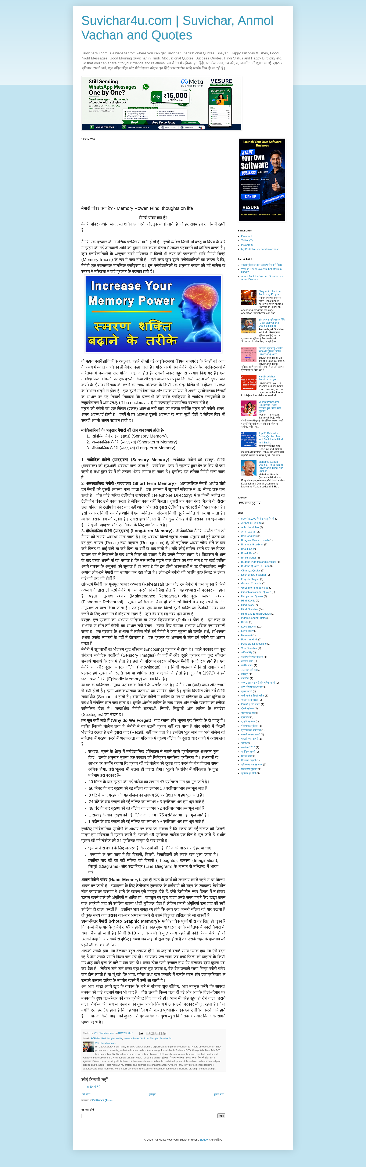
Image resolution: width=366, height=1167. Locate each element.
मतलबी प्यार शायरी (249, 738)
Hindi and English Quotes (256, 613)
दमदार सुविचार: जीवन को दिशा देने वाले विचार (261, 264)
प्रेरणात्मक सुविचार (249, 725)
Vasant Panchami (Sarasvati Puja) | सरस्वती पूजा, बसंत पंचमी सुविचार (270, 406)
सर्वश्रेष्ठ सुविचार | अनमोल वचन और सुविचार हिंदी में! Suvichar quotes (271, 351)
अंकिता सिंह (246, 652)
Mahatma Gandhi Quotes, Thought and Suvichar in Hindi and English (271, 466)
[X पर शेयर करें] (156, 1033)
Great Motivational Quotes (256, 592)
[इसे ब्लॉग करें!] (152, 1033)
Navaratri (246, 635)
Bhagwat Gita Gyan (252, 544)
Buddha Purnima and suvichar (258, 561)
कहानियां (245, 678)
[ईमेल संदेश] (141, 1033)
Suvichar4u (165, 1038)
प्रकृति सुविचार (248, 721)
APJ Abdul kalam (251, 523)
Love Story (247, 630)
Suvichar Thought (149, 1038)
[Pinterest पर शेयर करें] (164, 1033)
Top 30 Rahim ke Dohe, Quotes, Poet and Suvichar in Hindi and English (271, 438)
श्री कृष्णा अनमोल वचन (251, 764)
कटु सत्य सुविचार (249, 669)
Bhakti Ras (247, 553)
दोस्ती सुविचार (247, 708)
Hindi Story (247, 605)
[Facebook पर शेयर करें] (160, 1033)
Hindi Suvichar (249, 609)
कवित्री (244, 674)
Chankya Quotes (251, 570)
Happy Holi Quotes (252, 596)
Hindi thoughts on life (111, 1038)
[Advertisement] (153, 172)
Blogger (204, 1139)
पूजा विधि (245, 717)
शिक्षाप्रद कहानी (248, 760)
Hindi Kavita (248, 600)
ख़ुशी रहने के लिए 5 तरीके (252, 695)
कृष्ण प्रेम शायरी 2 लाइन (252, 686)
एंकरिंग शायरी (247, 665)
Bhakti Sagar (248, 557)
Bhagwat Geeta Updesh (255, 540)
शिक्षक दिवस (246, 756)
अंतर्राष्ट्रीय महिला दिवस (252, 656)
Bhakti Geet (248, 549)
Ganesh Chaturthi (251, 583)
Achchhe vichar (250, 527)
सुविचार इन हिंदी (248, 773)
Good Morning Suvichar (255, 587)
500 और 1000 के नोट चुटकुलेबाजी (257, 518)
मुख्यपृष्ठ (152, 1094)
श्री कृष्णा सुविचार (249, 769)
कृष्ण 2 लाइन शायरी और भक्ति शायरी (258, 682)
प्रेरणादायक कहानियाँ (251, 730)
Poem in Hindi (249, 639)
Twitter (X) (247, 240)
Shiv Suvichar (249, 648)
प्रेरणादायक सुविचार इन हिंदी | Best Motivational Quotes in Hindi (272, 322)
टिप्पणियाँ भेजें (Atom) (102, 1100)
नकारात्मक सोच (248, 712)
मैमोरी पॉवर (95, 1038)
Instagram (247, 245)
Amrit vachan (248, 531)
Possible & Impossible (254, 643)
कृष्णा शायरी (246, 691)
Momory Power (131, 1038)
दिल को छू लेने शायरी (250, 704)
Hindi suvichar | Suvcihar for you (268, 378)
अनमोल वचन (247, 661)
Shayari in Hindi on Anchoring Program (270, 293)
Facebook (247, 236)
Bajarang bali (249, 536)
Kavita (244, 622)
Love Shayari (248, 626)
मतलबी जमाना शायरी (250, 734)
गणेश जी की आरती (249, 699)
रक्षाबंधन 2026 (248, 747)
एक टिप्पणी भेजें (93, 1086)
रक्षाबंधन (245, 743)
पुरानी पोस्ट (219, 1094)
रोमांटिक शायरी (248, 751)
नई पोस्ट (86, 1094)
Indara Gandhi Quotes (254, 618)
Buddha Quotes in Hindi (255, 566)
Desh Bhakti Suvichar (253, 574)
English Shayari (250, 579)
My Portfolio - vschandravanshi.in (260, 249)
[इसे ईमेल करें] (148, 1033)
